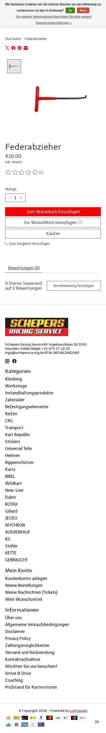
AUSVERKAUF (17, 532)
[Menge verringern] (10, 197)
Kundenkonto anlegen (26, 578)
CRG (9, 420)
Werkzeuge (16, 386)
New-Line (14, 490)
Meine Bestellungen (23, 585)
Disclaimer (15, 631)
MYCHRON (15, 525)
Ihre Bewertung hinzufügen (74, 286)
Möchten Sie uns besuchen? (31, 666)
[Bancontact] (66, 718)
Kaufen (53, 233)
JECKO (11, 518)
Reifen (11, 413)
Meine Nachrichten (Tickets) (31, 592)
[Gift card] (16, 724)
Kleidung (13, 379)
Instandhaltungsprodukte (29, 392)
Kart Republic (17, 434)
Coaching (14, 680)
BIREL (10, 476)
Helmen (12, 455)
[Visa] (58, 718)
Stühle (11, 546)
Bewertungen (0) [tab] (24, 267)
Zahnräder (15, 399)
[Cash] (8, 718)
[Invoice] (33, 724)
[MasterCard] (49, 718)
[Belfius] (82, 718)
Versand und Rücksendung (30, 652)
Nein (83, 10)
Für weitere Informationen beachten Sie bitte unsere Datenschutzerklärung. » (54, 20)
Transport (14, 427)
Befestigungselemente (26, 406)
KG (8, 539)
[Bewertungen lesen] (22, 172)
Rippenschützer (19, 462)
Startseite (13, 39)
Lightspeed (78, 711)
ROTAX (11, 504)
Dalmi (10, 497)
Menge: (11, 189)
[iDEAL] (33, 718)
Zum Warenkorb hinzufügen (53, 211)
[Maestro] (74, 718)
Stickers (12, 441)
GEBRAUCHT (16, 559)
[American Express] (24, 724)
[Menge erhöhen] (20, 197)
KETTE (10, 553)
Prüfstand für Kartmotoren (31, 687)
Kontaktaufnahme (22, 659)
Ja (70, 10)
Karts (10, 469)
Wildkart (13, 483)
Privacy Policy (18, 638)
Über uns (13, 617)
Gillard (11, 511)
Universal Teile (18, 448)
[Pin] (41, 724)
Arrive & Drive (18, 673)
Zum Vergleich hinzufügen (29, 243)
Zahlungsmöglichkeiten (27, 645)
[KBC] (8, 724)
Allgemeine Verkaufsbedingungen (37, 624)
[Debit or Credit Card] (25, 718)
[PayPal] (16, 718)
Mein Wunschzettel (23, 599)
